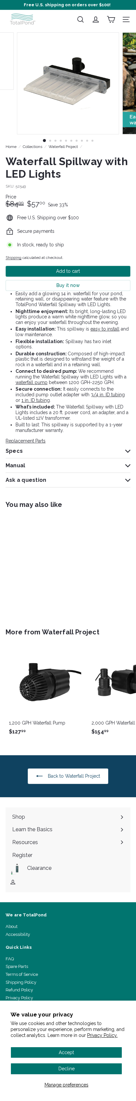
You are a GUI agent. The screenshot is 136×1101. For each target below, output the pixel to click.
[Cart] (111, 19)
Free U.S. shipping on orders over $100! (67, 4)
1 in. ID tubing (35, 400)
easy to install (104, 329)
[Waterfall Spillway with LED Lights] (47, 564)
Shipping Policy (21, 982)
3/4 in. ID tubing (108, 394)
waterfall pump (32, 382)
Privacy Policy (19, 997)
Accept (66, 1052)
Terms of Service (22, 974)
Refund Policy (19, 989)
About (11, 926)
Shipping (13, 257)
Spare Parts (17, 966)
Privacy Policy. (102, 1035)
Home (11, 146)
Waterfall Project (63, 146)
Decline (66, 1068)
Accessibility (18, 934)
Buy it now (68, 285)
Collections (32, 146)
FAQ (10, 958)
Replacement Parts (26, 441)
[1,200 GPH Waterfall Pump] (47, 691)
